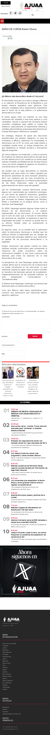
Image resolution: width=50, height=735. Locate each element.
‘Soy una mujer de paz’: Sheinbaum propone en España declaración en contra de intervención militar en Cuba (8, 387)
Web (3, 354)
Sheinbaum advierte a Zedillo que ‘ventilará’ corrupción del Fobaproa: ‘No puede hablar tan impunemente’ (33, 386)
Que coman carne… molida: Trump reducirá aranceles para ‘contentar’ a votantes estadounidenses (28, 428)
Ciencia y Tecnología (9, 643)
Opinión (5, 667)
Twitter (5, 709)
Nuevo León (6, 663)
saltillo (5, 678)
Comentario (6, 317)
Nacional (5, 661)
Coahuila (5, 646)
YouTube (5, 711)
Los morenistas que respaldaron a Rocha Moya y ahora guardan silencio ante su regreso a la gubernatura (28, 482)
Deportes (6, 650)
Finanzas (5, 654)
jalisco (5, 659)
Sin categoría (7, 683)
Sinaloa (5, 685)
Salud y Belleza (7, 680)
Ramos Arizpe (7, 676)
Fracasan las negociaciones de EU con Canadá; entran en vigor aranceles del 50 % (29, 442)
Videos (5, 689)
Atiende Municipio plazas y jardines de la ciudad (28, 496)
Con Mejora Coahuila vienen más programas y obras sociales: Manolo (26, 454)
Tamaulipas (6, 687)
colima (5, 648)
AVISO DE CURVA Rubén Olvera (19, 29)
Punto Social (7, 674)
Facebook (6, 707)
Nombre (5, 336)
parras (5, 670)
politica (5, 672)
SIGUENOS (4, 14)
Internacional (7, 656)
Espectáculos (7, 652)
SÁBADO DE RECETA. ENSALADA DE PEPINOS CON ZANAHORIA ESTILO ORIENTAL (26, 414)
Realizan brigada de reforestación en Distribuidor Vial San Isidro (26, 509)
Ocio (4, 665)
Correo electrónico (8, 345)
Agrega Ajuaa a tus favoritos (12, 714)
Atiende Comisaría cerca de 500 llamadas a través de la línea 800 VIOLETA (29, 521)
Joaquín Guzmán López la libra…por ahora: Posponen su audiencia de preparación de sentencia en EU (28, 535)
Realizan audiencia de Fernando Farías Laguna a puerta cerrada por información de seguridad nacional (29, 468)
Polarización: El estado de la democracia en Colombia (20, 383)
